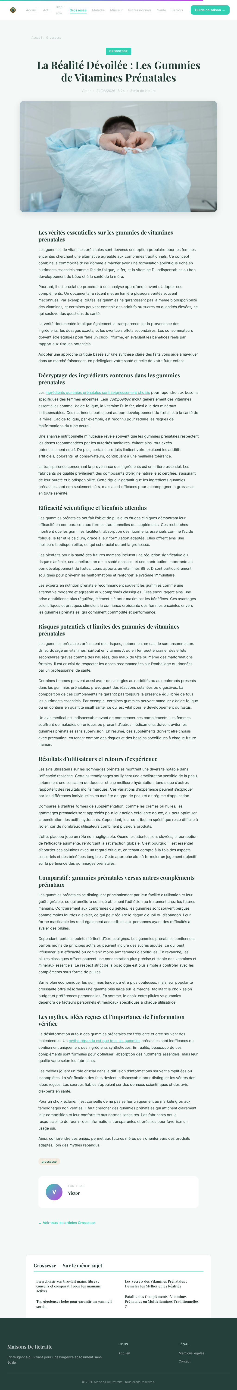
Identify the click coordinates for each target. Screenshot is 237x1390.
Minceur (116, 10)
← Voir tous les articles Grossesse (66, 1223)
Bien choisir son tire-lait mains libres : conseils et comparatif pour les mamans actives (68, 1286)
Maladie (98, 10)
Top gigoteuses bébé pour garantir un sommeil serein (74, 1304)
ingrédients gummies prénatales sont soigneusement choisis (98, 392)
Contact (185, 1361)
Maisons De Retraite (29, 1346)
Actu (46, 10)
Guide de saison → (210, 10)
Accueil (31, 10)
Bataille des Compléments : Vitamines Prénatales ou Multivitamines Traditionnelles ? (162, 1301)
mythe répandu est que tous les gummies (104, 1040)
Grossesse (78, 10)
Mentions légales (191, 1353)
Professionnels (140, 10)
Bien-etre (60, 10)
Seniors (177, 10)
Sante (161, 10)
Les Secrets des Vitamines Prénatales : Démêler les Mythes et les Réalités (156, 1283)
